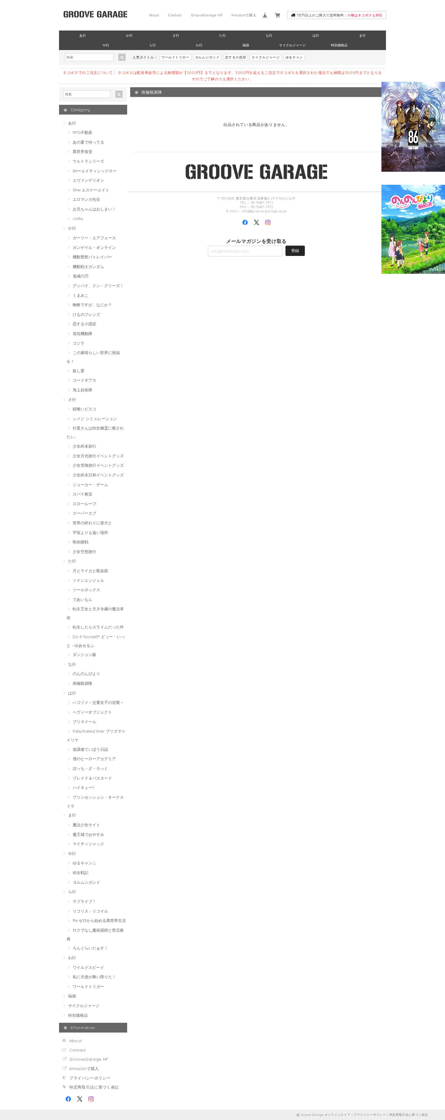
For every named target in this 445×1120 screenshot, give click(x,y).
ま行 (362, 35)
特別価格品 (339, 45)
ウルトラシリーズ (88, 161)
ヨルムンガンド (207, 57)
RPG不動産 (82, 132)
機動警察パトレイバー (92, 256)
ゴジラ (78, 343)
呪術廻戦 (80, 541)
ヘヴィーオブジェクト (92, 712)
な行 (269, 35)
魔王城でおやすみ (88, 834)
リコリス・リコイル (90, 911)
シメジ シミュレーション (95, 418)
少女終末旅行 (84, 446)
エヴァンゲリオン (88, 180)
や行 (106, 45)
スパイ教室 (82, 494)
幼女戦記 (80, 872)
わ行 (199, 45)
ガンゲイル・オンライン (94, 247)
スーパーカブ (84, 513)
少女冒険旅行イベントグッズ (98, 465)
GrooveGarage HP (206, 15)
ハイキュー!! (83, 787)
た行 (222, 35)
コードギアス (84, 380)
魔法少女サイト (86, 824)
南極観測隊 (82, 683)
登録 (295, 250)
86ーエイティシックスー (95, 170)
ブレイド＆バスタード (92, 778)
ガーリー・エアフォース (94, 237)
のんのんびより (86, 673)
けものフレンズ (86, 314)
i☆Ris (78, 218)
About (154, 15)
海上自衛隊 (82, 389)
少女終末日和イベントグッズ (98, 474)
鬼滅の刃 (80, 275)
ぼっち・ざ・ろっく (90, 768)
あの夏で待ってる (88, 142)
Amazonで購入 (243, 15)
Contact (175, 15)
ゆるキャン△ (84, 862)
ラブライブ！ (84, 901)
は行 (315, 35)
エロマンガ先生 (86, 199)
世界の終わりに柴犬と (92, 522)
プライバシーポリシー (90, 1077)
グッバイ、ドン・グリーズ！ (98, 285)
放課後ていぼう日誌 (90, 749)
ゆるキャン (294, 57)
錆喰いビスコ (84, 408)
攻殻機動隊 (82, 333)
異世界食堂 (82, 151)
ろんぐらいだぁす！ (90, 948)
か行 (129, 35)
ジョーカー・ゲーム (90, 484)
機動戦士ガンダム (88, 266)
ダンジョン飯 (84, 654)
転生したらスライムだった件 (98, 627)
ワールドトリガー (175, 57)
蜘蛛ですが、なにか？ (92, 304)
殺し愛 (78, 370)
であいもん (82, 599)
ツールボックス (86, 589)
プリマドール (84, 721)
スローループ (84, 503)
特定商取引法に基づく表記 (94, 1087)
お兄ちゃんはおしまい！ (94, 209)
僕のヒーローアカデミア (94, 758)
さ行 (176, 35)
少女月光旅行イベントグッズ (98, 455)
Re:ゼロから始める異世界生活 (99, 920)
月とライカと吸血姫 (90, 570)
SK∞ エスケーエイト (91, 189)
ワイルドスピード (88, 967)
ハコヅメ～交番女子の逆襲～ (98, 702)
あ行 (82, 35)
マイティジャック (88, 843)
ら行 (152, 45)
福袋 (245, 45)
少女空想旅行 (84, 551)
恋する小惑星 (235, 57)
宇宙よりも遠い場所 (90, 532)
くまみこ (80, 295)
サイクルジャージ (292, 45)
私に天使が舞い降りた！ (94, 976)
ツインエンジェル (88, 580)
